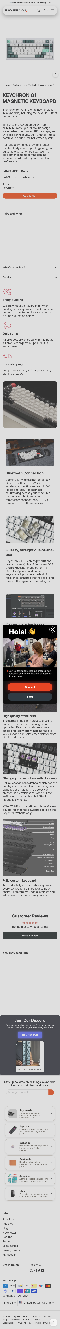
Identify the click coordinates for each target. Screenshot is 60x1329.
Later (30, 696)
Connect (30, 687)
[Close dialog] (52, 629)
